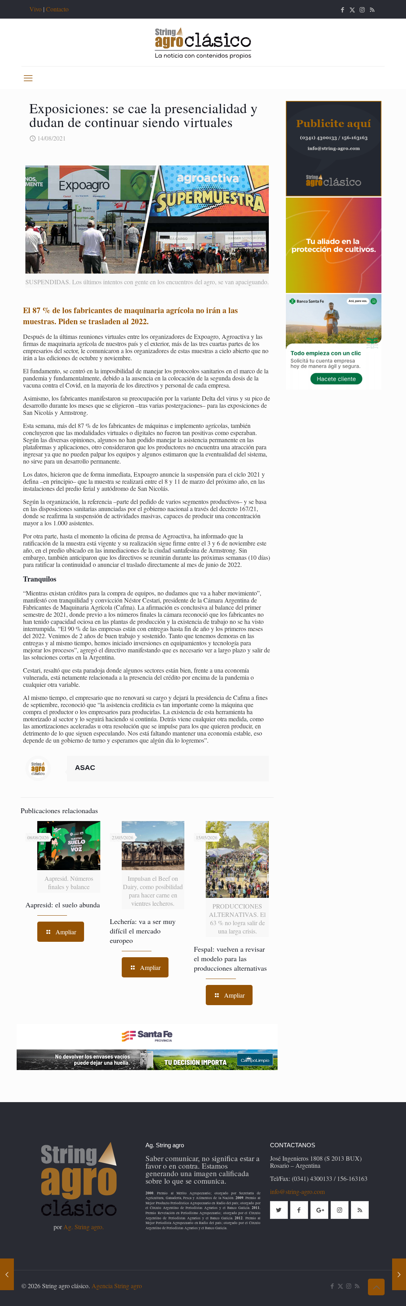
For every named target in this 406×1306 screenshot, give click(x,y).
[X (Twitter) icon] (352, 9)
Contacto (57, 9)
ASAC (85, 768)
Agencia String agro (117, 1285)
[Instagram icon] (362, 9)
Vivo (35, 9)
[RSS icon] (372, 9)
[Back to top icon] (376, 1287)
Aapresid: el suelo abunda (62, 904)
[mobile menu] (28, 77)
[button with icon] (279, 1210)
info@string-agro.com (297, 1191)
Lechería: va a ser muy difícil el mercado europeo (143, 930)
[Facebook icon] (342, 9)
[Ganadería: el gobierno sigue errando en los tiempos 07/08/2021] (7, 1274)
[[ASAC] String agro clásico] (203, 42)
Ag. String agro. (83, 1226)
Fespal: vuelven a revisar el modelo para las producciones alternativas (230, 958)
